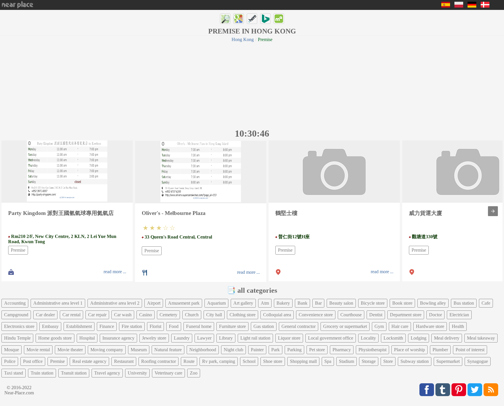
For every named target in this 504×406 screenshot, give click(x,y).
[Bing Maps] (265, 18)
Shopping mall (303, 361)
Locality (368, 338)
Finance (106, 326)
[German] (472, 5)
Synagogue (477, 361)
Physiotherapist (372, 349)
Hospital (87, 338)
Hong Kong (243, 39)
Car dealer (45, 314)
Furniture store (232, 326)
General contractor (298, 326)
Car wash (123, 314)
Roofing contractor (158, 361)
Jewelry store (154, 338)
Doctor (435, 314)
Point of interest (470, 349)
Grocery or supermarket (345, 326)
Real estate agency (89, 361)
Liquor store (289, 338)
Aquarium (216, 303)
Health (458, 326)
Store (388, 361)
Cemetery (168, 314)
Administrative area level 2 (114, 303)
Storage (369, 361)
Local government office (330, 338)
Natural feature (168, 349)
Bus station (464, 303)
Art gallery (243, 303)
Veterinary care (168, 372)
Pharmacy (341, 349)
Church (192, 314)
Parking (294, 349)
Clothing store (243, 314)
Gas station (263, 326)
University (137, 372)
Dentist (375, 314)
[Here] (252, 18)
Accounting (15, 303)
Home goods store (55, 338)
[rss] (491, 389)
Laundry (182, 338)
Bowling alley (433, 303)
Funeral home (198, 326)
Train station (42, 372)
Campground (16, 314)
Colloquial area (277, 314)
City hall (214, 314)
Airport (153, 303)
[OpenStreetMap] (225, 18)
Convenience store (316, 314)
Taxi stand (13, 372)
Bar (318, 303)
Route (189, 361)
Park (275, 349)
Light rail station (255, 338)
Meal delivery (446, 338)
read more (113, 271)
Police (9, 361)
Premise (18, 250)
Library (226, 338)
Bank (302, 303)
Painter (257, 349)
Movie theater (70, 349)
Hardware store (430, 326)
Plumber (440, 349)
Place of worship (409, 349)
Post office (33, 361)
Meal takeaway (481, 338)
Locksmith (393, 338)
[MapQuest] (279, 18)
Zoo (193, 372)
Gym (379, 326)
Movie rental (38, 349)
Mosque (11, 349)
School (249, 361)
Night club (233, 349)
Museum (139, 349)
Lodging (418, 338)
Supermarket (448, 361)
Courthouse (351, 314)
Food (173, 326)
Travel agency (107, 372)
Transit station (74, 372)
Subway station (414, 361)
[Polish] (458, 5)
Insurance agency (118, 338)
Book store (402, 303)
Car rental (71, 314)
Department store (405, 314)
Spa (327, 361)
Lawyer (204, 338)
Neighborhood (202, 349)
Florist (155, 326)
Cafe (486, 303)
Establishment (79, 326)
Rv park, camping (218, 361)
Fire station (132, 326)
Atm (265, 303)
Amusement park (184, 303)
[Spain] (445, 5)
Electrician (459, 314)
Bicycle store (373, 303)
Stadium (346, 361)
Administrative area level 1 (58, 303)
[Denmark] (485, 5)
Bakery (283, 303)
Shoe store (272, 361)
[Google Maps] (238, 18)
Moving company (106, 349)
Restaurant (124, 361)
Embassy (50, 326)
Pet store (317, 349)
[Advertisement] (252, 84)
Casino (145, 314)
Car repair (97, 314)
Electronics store (19, 326)
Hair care (399, 326)
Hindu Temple (17, 338)
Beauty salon (341, 303)
